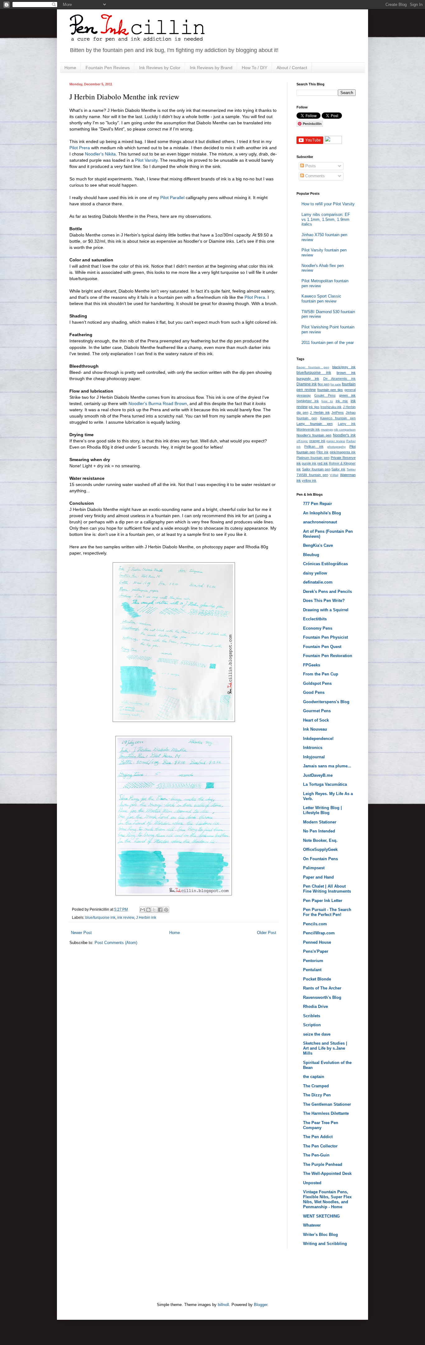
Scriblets (311, 1016)
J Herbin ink (146, 917)
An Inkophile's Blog (322, 513)
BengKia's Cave (318, 545)
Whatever (312, 1225)
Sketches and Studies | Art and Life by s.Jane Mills (325, 1048)
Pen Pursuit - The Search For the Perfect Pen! (327, 912)
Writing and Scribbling (325, 1243)
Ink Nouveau (315, 729)
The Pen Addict (318, 1136)
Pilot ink (322, 452)
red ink (322, 463)
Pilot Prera (79, 147)
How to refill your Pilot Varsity (328, 204)
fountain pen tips (330, 390)
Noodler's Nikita (100, 153)
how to (327, 401)
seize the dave (316, 1034)
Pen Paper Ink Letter (322, 900)
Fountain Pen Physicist (325, 637)
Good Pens (314, 692)
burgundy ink (308, 378)
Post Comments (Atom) (116, 942)
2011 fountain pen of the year (327, 342)
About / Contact (292, 67)
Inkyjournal (314, 757)
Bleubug (311, 554)
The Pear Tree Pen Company (320, 1125)
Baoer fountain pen (313, 367)
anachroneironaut (320, 522)
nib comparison (345, 429)
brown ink (346, 372)
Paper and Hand (318, 877)
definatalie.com (318, 582)
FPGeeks (311, 665)
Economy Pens (317, 628)
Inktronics (312, 747)
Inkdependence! (318, 738)
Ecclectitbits (315, 619)
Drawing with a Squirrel (325, 610)
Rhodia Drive (315, 1006)
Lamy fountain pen (315, 424)
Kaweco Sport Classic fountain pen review (321, 298)
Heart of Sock (316, 720)
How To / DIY (254, 67)
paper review (335, 441)
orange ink (317, 441)
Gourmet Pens (317, 710)
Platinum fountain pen (313, 458)
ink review (125, 917)
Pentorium (313, 960)
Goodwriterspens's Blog (326, 701)
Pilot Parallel (172, 197)
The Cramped (316, 1086)
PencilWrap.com (319, 933)
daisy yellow (315, 573)
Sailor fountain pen (316, 469)
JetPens (337, 412)
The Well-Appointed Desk (327, 1173)
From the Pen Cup (320, 674)
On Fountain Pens (320, 858)
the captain (313, 1076)
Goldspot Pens (317, 683)
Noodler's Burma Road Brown (157, 403)
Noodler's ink (344, 435)
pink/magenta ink (343, 452)
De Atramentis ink (339, 378)
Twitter (351, 469)
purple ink (309, 463)
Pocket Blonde (317, 979)
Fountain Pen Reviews (108, 67)
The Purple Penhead (322, 1164)
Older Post (266, 932)
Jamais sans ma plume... (327, 766)
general (350, 390)
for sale (335, 384)
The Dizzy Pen (317, 1095)
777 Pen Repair (317, 503)
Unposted (312, 1182)
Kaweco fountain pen (338, 418)
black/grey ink (344, 367)
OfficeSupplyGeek (320, 849)
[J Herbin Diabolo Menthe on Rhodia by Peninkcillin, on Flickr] (173, 893)
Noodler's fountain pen (314, 435)
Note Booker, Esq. (320, 840)
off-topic (302, 441)
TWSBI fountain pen (312, 475)
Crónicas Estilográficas (325, 563)
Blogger (260, 1304)
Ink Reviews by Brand (211, 67)
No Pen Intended (319, 831)
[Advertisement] (182, 1279)
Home (70, 67)
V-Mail (334, 475)
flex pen (323, 384)
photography (336, 446)
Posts (310, 166)
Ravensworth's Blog (322, 997)
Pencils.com (315, 924)
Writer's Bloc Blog (320, 1234)
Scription (312, 1025)
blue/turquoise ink (100, 917)
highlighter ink (308, 401)
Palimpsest (314, 868)
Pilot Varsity (146, 160)
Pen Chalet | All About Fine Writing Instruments (327, 889)
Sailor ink (338, 469)
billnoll (223, 1304)
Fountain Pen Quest (322, 646)
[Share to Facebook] (160, 910)
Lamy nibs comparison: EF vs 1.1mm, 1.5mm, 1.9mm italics (325, 219)
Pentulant (312, 969)
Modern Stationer (319, 822)
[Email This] (142, 910)
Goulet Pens (324, 395)
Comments (314, 176)
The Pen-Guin (316, 1155)
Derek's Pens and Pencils (327, 591)
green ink (347, 395)
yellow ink (309, 480)
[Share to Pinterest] (166, 910)
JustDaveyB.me (318, 775)
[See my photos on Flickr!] (333, 142)
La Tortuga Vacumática (325, 784)
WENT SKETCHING (321, 1216)
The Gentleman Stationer (327, 1104)
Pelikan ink (313, 446)
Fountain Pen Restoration (327, 655)
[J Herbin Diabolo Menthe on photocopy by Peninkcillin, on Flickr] (174, 720)
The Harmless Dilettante (326, 1113)
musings (327, 429)
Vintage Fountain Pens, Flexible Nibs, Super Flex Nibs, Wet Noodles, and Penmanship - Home (327, 1199)
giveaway (304, 395)
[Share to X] (154, 910)
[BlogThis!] (148, 910)
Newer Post (81, 932)
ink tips (314, 407)
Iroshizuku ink (331, 407)
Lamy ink (347, 424)
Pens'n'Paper (315, 951)
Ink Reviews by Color (159, 67)
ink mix (342, 401)
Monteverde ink (308, 429)
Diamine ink (307, 384)
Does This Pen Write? (324, 600)
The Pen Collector (320, 1146)
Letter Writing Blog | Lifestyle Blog (322, 810)
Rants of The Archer (322, 988)
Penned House (317, 942)
